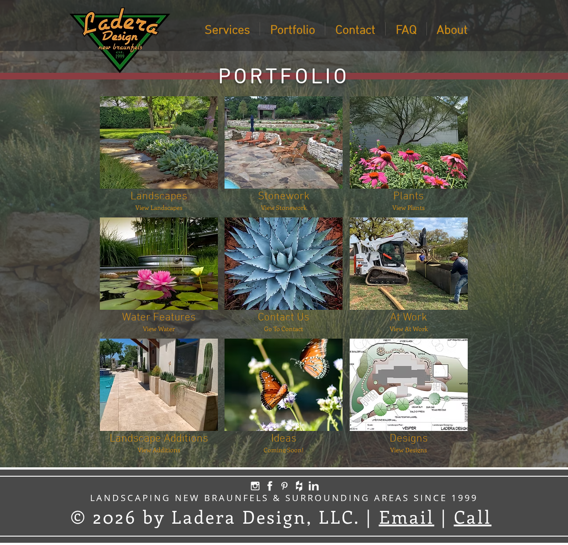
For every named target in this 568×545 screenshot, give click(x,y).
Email (406, 516)
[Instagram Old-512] (255, 486)
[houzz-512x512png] (299, 486)
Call (473, 516)
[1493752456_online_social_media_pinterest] (284, 486)
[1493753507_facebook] (270, 486)
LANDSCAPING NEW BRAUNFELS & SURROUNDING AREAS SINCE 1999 (284, 498)
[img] (284, 396)
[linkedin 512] (314, 486)
